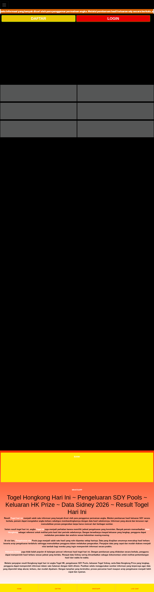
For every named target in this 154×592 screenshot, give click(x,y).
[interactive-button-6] (115, 129)
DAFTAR (38, 18)
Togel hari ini (17, 518)
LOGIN (113, 18)
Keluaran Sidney (13, 552)
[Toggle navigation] (4, 5)
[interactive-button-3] (38, 111)
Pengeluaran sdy (23, 540)
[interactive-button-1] (38, 93)
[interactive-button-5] (38, 129)
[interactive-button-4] (115, 111)
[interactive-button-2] (115, 93)
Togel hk (40, 529)
